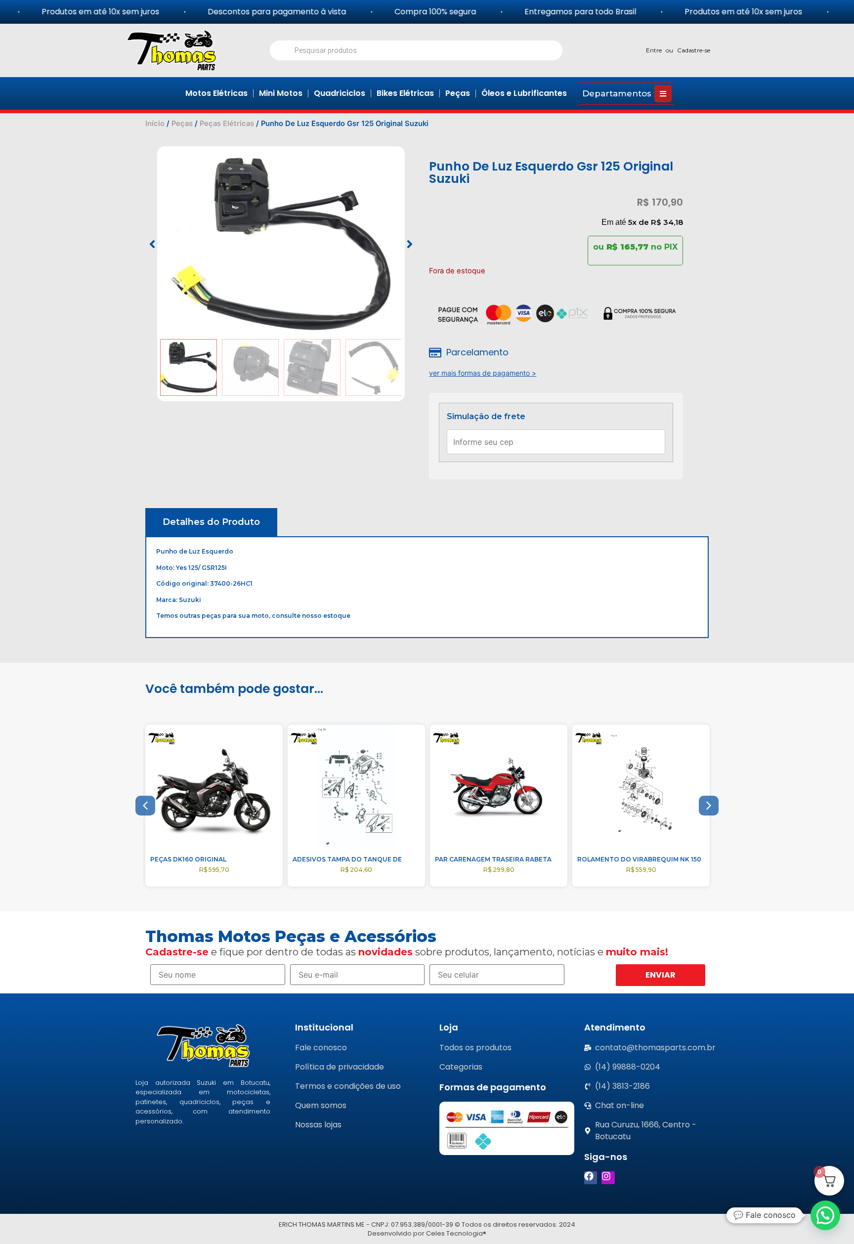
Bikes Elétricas (405, 93)
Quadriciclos (339, 93)
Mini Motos (280, 93)
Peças (457, 93)
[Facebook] (591, 1178)
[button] (152, 244)
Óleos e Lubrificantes (524, 93)
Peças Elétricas (227, 123)
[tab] (211, 522)
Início (155, 123)
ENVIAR (660, 975)
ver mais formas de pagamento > (482, 373)
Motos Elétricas (216, 93)
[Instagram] (608, 1178)
